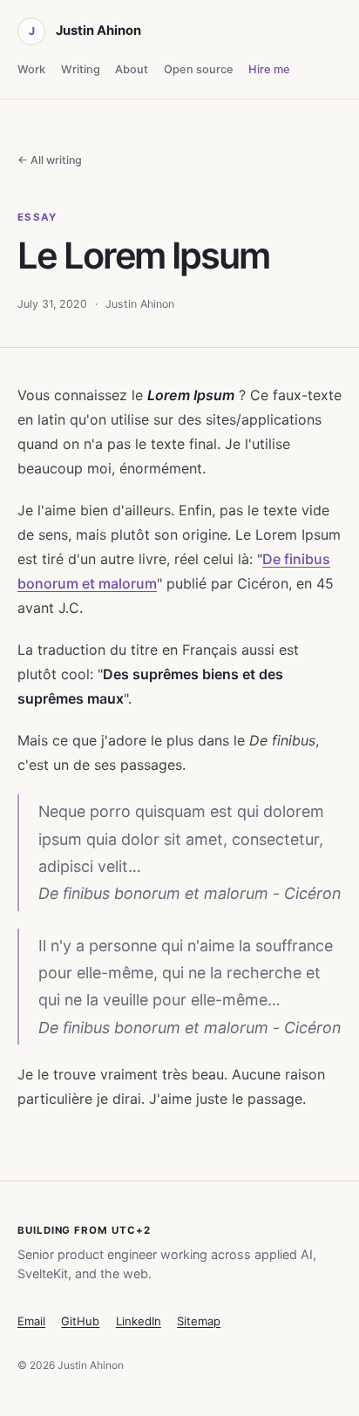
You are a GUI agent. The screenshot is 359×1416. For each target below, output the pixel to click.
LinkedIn (138, 1321)
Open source (199, 69)
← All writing (49, 160)
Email (31, 1321)
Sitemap (198, 1321)
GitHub (80, 1321)
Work (31, 69)
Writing (80, 69)
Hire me (269, 69)
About (131, 69)
